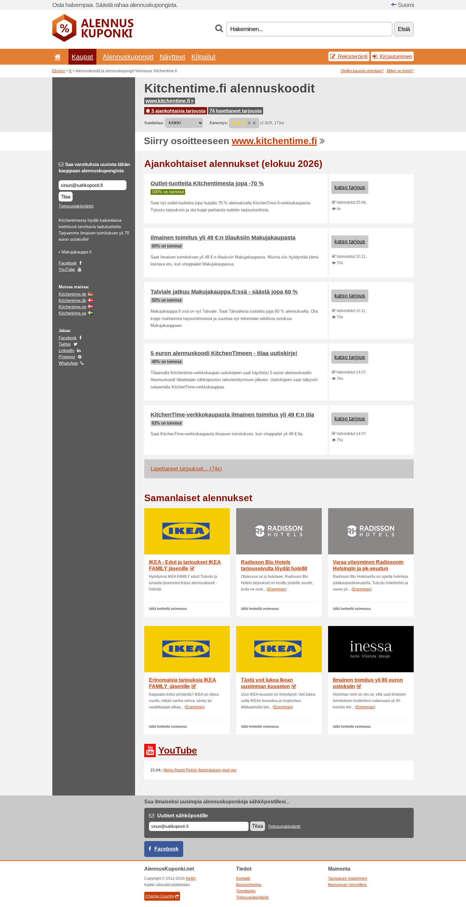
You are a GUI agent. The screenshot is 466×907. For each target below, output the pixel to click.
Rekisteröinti (352, 56)
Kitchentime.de (72, 294)
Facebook (68, 263)
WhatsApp (68, 363)
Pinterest (67, 356)
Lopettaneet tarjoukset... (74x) (186, 469)
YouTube (67, 269)
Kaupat (82, 56)
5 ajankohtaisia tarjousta (177, 110)
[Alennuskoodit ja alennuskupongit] (92, 40)
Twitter (65, 344)
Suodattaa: (154, 123)
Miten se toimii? (400, 71)
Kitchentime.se (72, 313)
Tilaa (65, 196)
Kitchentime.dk (72, 300)
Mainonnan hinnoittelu (347, 885)
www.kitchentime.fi (168, 101)
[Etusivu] (56, 56)
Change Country (160, 896)
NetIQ (191, 878)
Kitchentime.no (72, 306)
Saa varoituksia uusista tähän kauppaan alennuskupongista (94, 167)
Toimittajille (246, 891)
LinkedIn (66, 350)
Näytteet (172, 56)
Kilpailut (203, 56)
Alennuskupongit (128, 56)
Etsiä (404, 29)
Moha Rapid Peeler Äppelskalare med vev (200, 770)
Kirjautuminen (395, 56)
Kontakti (243, 878)
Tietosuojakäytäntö (76, 206)
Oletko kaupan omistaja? (362, 71)
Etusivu (58, 71)
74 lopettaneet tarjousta (236, 110)
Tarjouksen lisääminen (347, 878)
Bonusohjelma (248, 885)
